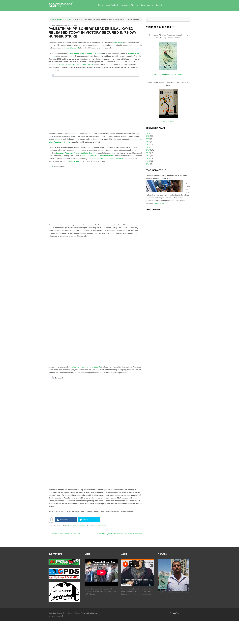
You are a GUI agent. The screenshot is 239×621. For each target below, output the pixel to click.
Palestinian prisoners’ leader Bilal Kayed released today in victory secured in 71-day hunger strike (92, 32)
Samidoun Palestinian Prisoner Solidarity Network (75, 153)
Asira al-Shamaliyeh (71, 48)
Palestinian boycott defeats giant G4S (64, 534)
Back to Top (174, 613)
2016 (148, 158)
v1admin (74, 25)
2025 (148, 136)
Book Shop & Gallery (174, 74)
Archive (150, 5)
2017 (148, 156)
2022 (148, 142)
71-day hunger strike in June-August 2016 (84, 53)
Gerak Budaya (159, 74)
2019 (148, 150)
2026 (148, 133)
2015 (148, 161)
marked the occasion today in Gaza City (85, 367)
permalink (102, 526)
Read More (159, 203)
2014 (148, 164)
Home (100, 5)
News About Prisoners (129, 5)
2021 (148, 144)
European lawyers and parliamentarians (97, 156)
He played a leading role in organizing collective (74, 64)
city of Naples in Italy (71, 161)
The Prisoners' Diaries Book (74, 613)
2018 (148, 153)
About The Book (112, 5)
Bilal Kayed (118, 42)
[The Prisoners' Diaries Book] (61, 5)
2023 (148, 139)
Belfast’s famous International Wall (110, 159)
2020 (148, 147)
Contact (159, 5)
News (143, 5)
